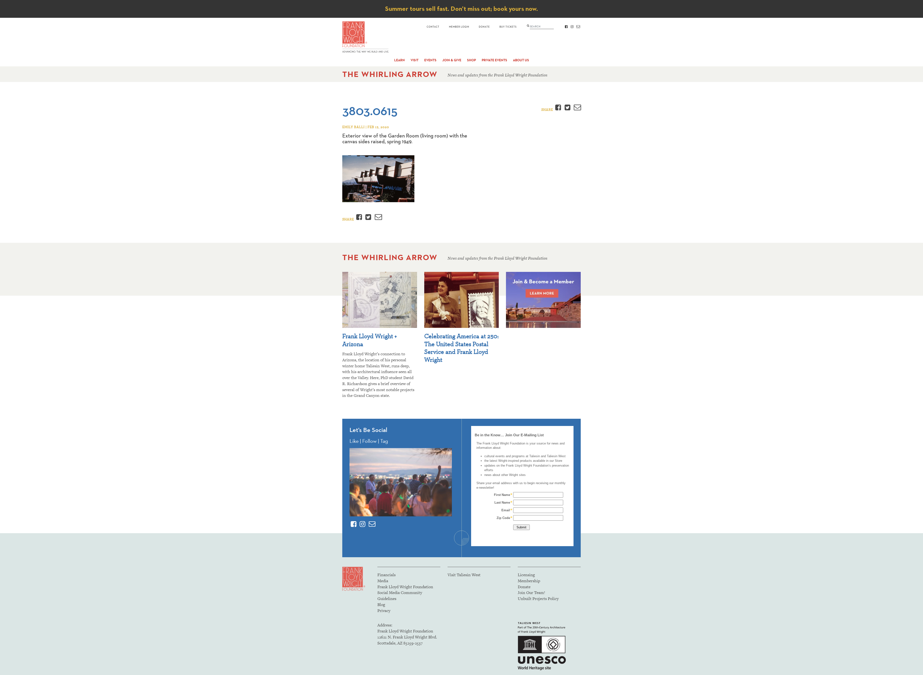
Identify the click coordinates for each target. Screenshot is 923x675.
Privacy (383, 610)
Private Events (494, 60)
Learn (399, 60)
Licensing (526, 575)
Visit (414, 60)
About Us (521, 60)
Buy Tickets (508, 26)
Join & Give (451, 60)
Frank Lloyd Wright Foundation (405, 587)
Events (430, 60)
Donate (484, 26)
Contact (433, 26)
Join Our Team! (531, 592)
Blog (381, 604)
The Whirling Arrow (389, 74)
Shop (471, 60)
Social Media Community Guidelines (399, 595)
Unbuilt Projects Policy (538, 598)
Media (382, 581)
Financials (386, 575)
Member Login (459, 26)
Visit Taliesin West (464, 575)
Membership (529, 581)
